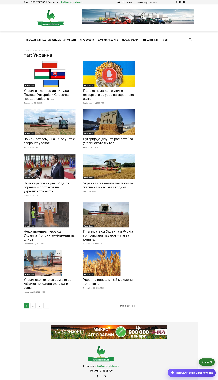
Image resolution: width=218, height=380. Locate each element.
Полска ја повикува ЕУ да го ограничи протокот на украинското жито (46, 187)
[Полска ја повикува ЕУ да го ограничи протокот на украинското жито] (49, 166)
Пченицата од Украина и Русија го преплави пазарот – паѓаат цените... (108, 235)
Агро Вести (29, 85)
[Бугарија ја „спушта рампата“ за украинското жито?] (109, 122)
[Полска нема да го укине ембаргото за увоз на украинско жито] (109, 74)
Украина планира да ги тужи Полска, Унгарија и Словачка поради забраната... (47, 95)
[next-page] (46, 305)
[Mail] (180, 2)
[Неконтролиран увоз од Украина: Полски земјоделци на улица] (49, 214)
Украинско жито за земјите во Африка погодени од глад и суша (47, 284)
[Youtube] (183, 2)
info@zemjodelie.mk (71, 2)
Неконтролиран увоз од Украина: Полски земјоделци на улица (49, 235)
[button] (190, 40)
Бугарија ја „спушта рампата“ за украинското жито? (108, 141)
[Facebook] (176, 2)
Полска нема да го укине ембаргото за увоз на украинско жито (108, 95)
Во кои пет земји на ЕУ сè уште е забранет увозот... (49, 141)
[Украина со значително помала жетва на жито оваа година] (109, 166)
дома (26, 50)
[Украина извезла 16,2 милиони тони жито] (109, 263)
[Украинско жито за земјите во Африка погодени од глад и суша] (49, 263)
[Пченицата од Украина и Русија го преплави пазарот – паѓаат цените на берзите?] (109, 214)
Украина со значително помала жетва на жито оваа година (108, 185)
